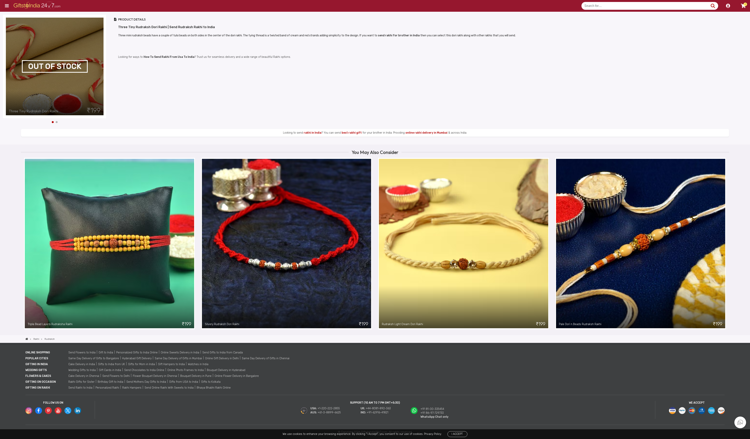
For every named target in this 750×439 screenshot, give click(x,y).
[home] (26, 339)
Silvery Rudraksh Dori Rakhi (222, 324)
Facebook (38, 410)
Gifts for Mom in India (141, 364)
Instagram (28, 410)
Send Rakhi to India (80, 387)
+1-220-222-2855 (329, 408)
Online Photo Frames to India (185, 370)
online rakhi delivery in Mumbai (426, 132)
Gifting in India (36, 364)
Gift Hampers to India (171, 364)
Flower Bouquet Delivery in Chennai (155, 376)
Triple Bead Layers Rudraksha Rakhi (50, 324)
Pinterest (48, 410)
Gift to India (106, 352)
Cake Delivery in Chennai (83, 376)
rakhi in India (312, 132)
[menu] (7, 6)
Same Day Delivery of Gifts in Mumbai (178, 358)
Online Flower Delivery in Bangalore (237, 376)
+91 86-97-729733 (432, 413)
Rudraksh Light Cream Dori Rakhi (402, 324)
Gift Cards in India (110, 370)
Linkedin (77, 410)
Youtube (58, 410)
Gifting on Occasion (40, 382)
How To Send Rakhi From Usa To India (169, 57)
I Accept (457, 434)
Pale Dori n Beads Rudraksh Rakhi (580, 324)
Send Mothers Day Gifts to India (146, 382)
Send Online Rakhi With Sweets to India (169, 387)
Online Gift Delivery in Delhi (222, 358)
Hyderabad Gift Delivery (137, 358)
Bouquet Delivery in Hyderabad (226, 370)
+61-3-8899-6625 (329, 412)
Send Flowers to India (82, 352)
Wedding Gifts (36, 370)
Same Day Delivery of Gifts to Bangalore (93, 358)
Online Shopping (37, 352)
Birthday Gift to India (110, 382)
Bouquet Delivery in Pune (196, 376)
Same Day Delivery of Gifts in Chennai (265, 358)
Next (103, 66)
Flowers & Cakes (38, 376)
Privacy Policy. (433, 434)
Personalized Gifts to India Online (137, 352)
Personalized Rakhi (107, 387)
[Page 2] (57, 122)
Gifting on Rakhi (37, 387)
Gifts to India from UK (111, 364)
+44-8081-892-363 (378, 408)
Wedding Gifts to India (82, 370)
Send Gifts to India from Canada (222, 352)
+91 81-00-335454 (432, 409)
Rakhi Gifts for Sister (81, 382)
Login (728, 6)
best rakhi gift (352, 132)
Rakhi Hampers (131, 387)
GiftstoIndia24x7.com (37, 5)
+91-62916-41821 (377, 412)
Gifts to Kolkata (211, 382)
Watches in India (198, 364)
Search (712, 6)
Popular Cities (36, 358)
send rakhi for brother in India (399, 35)
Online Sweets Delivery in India (180, 352)
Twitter (67, 410)
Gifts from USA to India (183, 382)
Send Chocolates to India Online (144, 370)
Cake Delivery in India (81, 364)
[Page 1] (53, 122)
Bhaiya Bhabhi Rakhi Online (214, 387)
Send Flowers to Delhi (116, 376)
